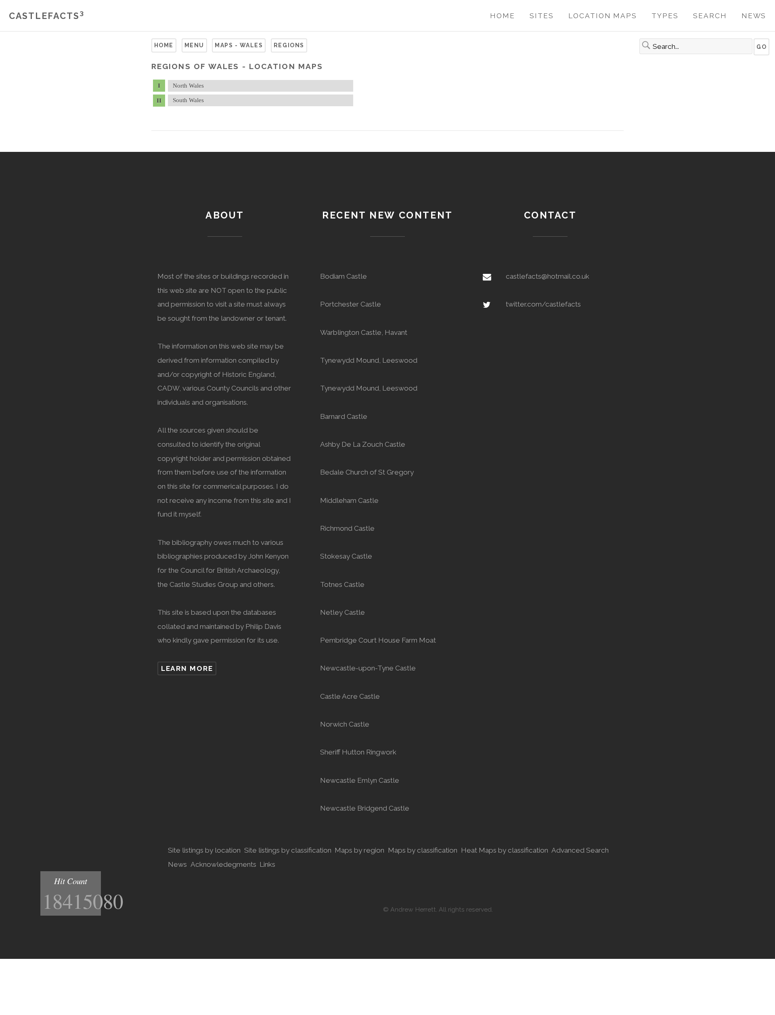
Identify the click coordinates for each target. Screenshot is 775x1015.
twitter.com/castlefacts (543, 304)
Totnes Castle (342, 584)
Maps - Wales (239, 45)
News (754, 16)
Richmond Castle (347, 528)
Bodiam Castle (343, 276)
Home (502, 16)
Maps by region (359, 850)
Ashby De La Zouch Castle (362, 444)
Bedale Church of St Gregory (367, 472)
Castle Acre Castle (350, 696)
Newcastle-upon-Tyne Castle (368, 668)
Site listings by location (204, 850)
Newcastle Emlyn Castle (359, 780)
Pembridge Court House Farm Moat (378, 640)
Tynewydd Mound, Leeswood (368, 360)
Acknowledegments (223, 864)
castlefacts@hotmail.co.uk (547, 276)
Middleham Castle (349, 500)
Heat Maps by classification (504, 850)
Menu (194, 45)
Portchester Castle (350, 304)
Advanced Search (580, 850)
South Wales (188, 100)
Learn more (187, 668)
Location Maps (602, 16)
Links (267, 864)
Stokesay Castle (346, 556)
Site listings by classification (287, 850)
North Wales (188, 85)
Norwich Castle (344, 724)
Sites (542, 16)
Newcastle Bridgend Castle (364, 808)
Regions (289, 45)
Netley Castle (342, 612)
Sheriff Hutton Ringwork (358, 752)
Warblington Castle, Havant (363, 332)
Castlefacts (46, 16)
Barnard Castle (343, 416)
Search (710, 16)
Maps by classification (422, 850)
